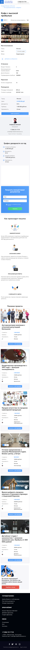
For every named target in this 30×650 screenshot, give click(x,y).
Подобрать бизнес (10, 587)
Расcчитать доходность (8, 601)
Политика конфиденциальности (11, 647)
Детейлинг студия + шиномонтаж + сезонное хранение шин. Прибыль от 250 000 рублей (15, 539)
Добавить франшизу (7, 612)
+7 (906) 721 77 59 (22, 1)
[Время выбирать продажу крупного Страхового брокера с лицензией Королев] (15, 482)
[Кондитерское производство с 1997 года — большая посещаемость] (15, 356)
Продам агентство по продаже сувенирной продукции (15, 409)
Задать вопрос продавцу (15, 134)
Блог (3, 624)
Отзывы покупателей (7, 603)
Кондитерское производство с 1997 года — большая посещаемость (14, 367)
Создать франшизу (7, 614)
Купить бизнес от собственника (10, 599)
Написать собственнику (15, 344)
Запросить (15, 208)
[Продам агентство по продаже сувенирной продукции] (15, 398)
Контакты (4, 626)
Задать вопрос (23, 647)
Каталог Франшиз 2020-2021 (9, 611)
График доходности (15, 113)
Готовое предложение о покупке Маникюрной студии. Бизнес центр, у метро (14, 452)
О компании (5, 622)
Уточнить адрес (21, 51)
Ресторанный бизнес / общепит (12, 7)
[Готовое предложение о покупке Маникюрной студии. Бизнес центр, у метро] (15, 440)
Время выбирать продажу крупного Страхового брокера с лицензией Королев (14, 494)
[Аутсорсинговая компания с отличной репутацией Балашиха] (15, 315)
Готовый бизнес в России (8, 6)
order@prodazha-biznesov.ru (23, 2)
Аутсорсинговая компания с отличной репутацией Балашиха (13, 327)
